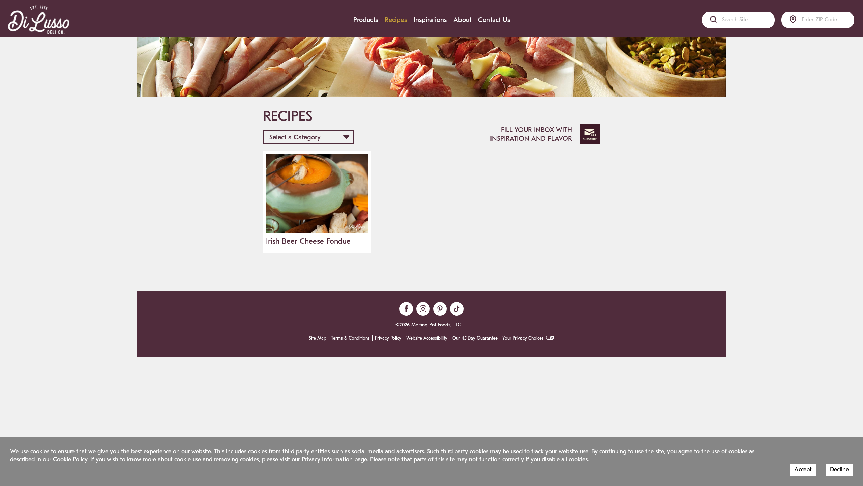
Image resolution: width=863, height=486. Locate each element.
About (462, 20)
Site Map (317, 338)
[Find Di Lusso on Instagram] (423, 309)
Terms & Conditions (350, 338)
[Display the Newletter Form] (590, 134)
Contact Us (494, 20)
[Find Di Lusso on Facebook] (406, 309)
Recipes (396, 20)
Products (365, 20)
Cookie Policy (70, 459)
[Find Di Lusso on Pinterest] (440, 309)
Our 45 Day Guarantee (475, 338)
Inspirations (430, 20)
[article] (317, 202)
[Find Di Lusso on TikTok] (457, 309)
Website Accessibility (426, 338)
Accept (803, 469)
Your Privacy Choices (523, 338)
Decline (839, 469)
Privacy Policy (388, 338)
